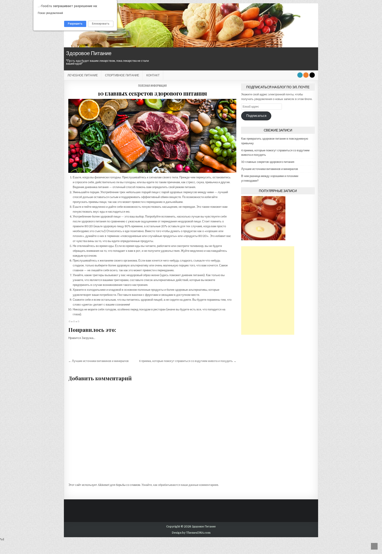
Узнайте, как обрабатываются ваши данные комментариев (179, 485)
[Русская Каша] (263, 239)
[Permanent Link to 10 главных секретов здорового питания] (152, 136)
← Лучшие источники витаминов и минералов (98, 361)
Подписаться (256, 116)
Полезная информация (152, 85)
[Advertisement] (267, 290)
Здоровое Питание (88, 53)
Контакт (153, 75)
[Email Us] (300, 75)
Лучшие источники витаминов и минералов (269, 169)
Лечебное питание (82, 75)
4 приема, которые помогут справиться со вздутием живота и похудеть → (187, 361)
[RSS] (306, 75)
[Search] (312, 75)
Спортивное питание (122, 75)
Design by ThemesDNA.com (191, 532)
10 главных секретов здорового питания (152, 93)
